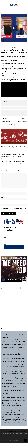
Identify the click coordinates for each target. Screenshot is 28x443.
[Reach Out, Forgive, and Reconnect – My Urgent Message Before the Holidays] (14, 136)
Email (2, 197)
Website (2, 202)
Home (3, 45)
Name (2, 190)
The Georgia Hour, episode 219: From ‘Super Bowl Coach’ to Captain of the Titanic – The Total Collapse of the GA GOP (14, 392)
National (7, 45)
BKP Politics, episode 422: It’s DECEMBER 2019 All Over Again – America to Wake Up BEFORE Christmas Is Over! (14, 373)
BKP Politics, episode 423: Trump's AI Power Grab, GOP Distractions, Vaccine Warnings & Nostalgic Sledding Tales (13, 336)
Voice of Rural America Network (14, 431)
